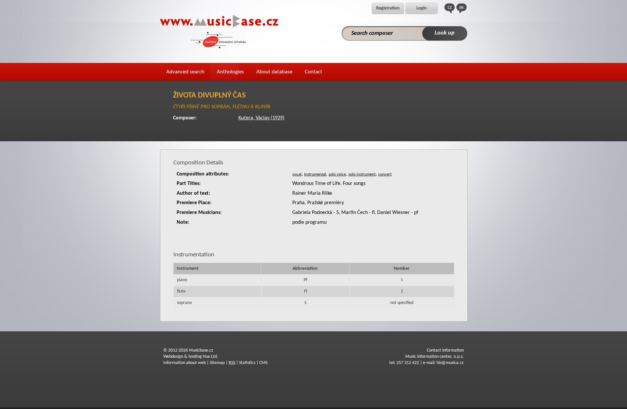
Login (421, 8)
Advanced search (185, 72)
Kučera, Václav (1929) (261, 118)
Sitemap (217, 362)
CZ (449, 8)
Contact (313, 72)
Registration (388, 8)
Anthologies (230, 72)
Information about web (184, 362)
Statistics (247, 362)
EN (461, 8)
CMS (263, 362)
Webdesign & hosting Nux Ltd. (190, 356)
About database (274, 72)
